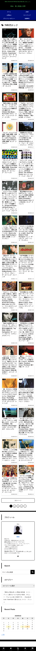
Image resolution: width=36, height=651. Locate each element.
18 (8, 626)
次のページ (18, 500)
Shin (18, 537)
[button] (32, 572)
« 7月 (3, 635)
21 (22, 626)
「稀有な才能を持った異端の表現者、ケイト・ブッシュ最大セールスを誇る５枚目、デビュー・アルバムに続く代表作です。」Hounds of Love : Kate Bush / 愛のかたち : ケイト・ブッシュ (17, 597)
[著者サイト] (18, 556)
